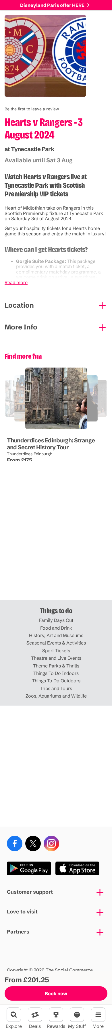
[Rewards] (56, 1014)
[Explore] (14, 1014)
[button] (32, 109)
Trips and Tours (56, 688)
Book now (56, 993)
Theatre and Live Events (56, 658)
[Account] (77, 1014)
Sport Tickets (56, 650)
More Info (21, 327)
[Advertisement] (56, 539)
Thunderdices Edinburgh (29, 453)
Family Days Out (56, 620)
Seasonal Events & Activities (56, 642)
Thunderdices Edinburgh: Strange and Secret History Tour (51, 443)
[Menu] (98, 1014)
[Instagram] (51, 843)
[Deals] (35, 1014)
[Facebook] (14, 843)
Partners (18, 931)
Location (19, 305)
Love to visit (22, 911)
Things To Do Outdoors (56, 680)
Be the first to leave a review (32, 109)
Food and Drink (56, 627)
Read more (16, 282)
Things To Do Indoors (56, 673)
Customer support (30, 892)
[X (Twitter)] (33, 843)
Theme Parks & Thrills (56, 665)
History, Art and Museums (56, 635)
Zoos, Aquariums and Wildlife (56, 695)
